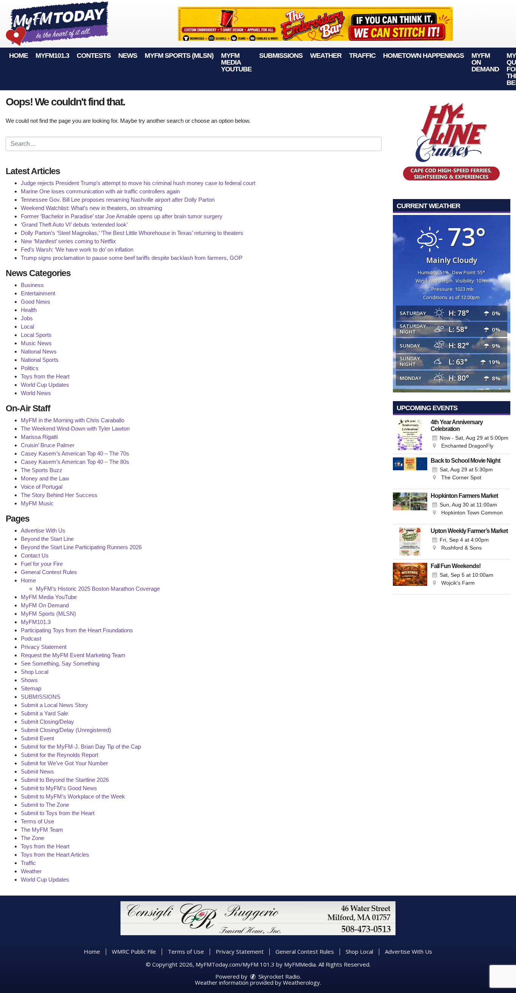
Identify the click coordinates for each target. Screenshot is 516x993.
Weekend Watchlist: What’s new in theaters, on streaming (91, 208)
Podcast (31, 638)
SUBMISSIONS (281, 55)
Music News (36, 343)
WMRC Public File (134, 951)
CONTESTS (94, 55)
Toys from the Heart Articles (55, 854)
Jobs (27, 318)
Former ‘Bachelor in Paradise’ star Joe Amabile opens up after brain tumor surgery (121, 216)
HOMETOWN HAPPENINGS (423, 55)
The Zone (32, 838)
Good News (35, 301)
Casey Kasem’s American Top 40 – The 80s (75, 462)
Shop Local (34, 672)
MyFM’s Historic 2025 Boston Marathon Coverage (98, 588)
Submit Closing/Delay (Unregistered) (66, 730)
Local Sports (36, 335)
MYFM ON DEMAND (485, 62)
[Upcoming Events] (410, 434)
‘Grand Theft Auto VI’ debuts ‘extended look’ (74, 224)
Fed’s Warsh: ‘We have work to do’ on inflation (77, 249)
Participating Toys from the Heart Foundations (77, 630)
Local (27, 326)
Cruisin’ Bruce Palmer (47, 445)
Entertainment (38, 293)
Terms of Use (37, 821)
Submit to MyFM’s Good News (59, 788)
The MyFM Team (42, 829)
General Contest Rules (49, 572)
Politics (30, 368)
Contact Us (35, 555)
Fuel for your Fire (42, 564)
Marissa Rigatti (39, 437)
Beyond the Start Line (47, 539)
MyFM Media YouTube (236, 62)
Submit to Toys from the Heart (57, 813)
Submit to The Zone (45, 805)
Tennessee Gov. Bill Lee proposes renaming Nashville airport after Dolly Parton (118, 199)
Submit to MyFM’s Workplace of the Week (73, 796)
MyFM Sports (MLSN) (179, 55)
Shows (29, 680)
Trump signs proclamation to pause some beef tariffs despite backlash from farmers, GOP (132, 258)
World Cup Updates (45, 384)
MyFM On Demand (45, 605)
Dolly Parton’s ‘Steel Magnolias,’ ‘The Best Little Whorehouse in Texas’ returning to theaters (132, 233)
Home (18, 55)
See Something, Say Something (60, 663)
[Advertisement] (315, 24)
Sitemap (31, 688)
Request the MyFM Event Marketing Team (73, 655)
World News (36, 393)
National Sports (40, 360)
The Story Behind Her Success (59, 495)
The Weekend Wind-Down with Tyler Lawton (75, 428)
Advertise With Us (43, 530)
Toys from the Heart (45, 376)
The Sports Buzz (41, 470)
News (127, 55)
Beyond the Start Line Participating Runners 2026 (81, 547)
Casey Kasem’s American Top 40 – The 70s (75, 453)
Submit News (37, 771)
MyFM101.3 (52, 55)
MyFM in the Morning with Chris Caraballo (72, 420)
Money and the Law (45, 478)
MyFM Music (37, 503)
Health (29, 310)
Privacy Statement (43, 647)
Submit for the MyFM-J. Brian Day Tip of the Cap (81, 746)
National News (39, 351)
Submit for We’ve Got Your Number (64, 763)
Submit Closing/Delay (47, 721)
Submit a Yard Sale (44, 713)
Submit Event (37, 738)
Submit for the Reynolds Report (59, 755)
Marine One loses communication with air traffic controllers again (100, 191)
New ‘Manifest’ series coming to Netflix (68, 241)
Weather (325, 55)
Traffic (362, 55)
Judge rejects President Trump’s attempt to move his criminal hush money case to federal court (138, 183)
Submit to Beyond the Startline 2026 (65, 780)
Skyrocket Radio (278, 976)
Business (32, 285)
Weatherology (301, 982)
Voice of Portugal (41, 486)
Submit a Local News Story (54, 705)
